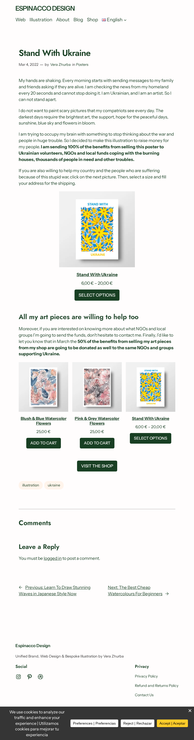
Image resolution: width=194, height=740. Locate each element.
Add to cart (43, 443)
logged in (53, 558)
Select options (97, 295)
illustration (30, 485)
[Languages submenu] (125, 19)
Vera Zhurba (60, 64)
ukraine (54, 485)
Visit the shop (97, 465)
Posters (82, 64)
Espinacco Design (45, 8)
